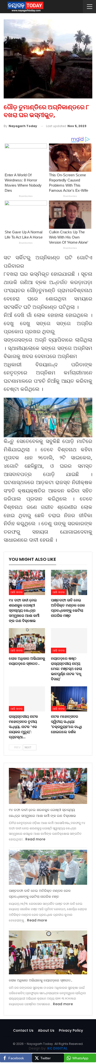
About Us (46, 1030)
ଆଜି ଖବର (16, 592)
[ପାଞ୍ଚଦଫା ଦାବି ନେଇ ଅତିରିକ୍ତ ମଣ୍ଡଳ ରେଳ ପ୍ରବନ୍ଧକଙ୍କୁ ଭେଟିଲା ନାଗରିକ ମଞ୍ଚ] (69, 582)
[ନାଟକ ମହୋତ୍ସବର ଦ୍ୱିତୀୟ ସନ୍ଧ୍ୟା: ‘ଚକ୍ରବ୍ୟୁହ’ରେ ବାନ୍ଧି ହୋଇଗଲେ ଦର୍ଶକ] (69, 699)
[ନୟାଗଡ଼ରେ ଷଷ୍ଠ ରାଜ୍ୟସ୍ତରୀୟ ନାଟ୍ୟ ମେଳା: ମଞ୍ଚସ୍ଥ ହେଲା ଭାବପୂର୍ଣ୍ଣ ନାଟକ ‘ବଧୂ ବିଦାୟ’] (69, 640)
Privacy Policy (71, 1030)
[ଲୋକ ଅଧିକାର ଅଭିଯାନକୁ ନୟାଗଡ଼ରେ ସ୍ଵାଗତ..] (27, 640)
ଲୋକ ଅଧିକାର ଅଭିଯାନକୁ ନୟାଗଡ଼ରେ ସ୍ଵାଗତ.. (40, 980)
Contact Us (23, 1030)
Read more (35, 839)
